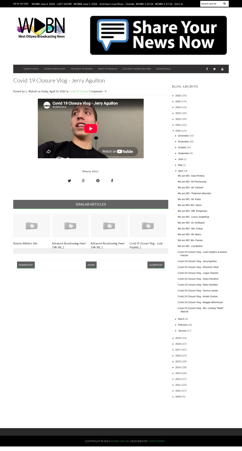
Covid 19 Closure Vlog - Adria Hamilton (198, 284)
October (182, 147)
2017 (178, 350)
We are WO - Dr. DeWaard (191, 222)
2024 (178, 107)
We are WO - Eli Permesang (192, 181)
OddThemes (156, 441)
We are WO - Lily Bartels (190, 246)
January (182, 330)
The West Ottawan (82, 68)
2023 (178, 113)
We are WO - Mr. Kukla (189, 199)
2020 (178, 131)
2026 (178, 95)
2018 (178, 344)
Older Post (156, 264)
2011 (178, 385)
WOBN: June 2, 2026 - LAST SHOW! (52, 3)
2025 (178, 101)
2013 (178, 373)
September (184, 153)
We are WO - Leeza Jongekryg (193, 217)
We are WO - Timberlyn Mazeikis (194, 193)
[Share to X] (69, 180)
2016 (178, 355)
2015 (178, 361)
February (183, 325)
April (180, 171)
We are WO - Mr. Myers (189, 234)
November (183, 141)
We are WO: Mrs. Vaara (190, 205)
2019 (178, 338)
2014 (178, 367)
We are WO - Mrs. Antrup (190, 228)
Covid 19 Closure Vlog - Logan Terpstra (198, 273)
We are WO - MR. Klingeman (192, 211)
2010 (178, 391)
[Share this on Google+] (84, 180)
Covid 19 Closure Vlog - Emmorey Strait (198, 267)
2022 (178, 119)
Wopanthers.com (54, 68)
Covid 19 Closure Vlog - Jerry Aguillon (197, 261)
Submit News (31, 68)
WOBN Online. (120, 441)
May (180, 165)
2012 (178, 379)
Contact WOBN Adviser (137, 68)
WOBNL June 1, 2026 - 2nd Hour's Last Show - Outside (104, 3)
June (181, 159)
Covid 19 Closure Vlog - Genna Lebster (198, 290)
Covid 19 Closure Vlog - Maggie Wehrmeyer (200, 302)
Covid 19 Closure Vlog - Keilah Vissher (198, 296)
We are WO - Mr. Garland (190, 187)
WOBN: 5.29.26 (144, 3)
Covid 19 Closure (79, 91)
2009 (178, 396)
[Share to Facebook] (112, 180)
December (183, 135)
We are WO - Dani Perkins (191, 176)
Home (91, 264)
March (181, 319)
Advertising (163, 68)
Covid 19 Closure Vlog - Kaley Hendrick (198, 279)
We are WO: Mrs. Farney (190, 240)
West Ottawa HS (107, 68)
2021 (178, 125)
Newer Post (26, 264)
